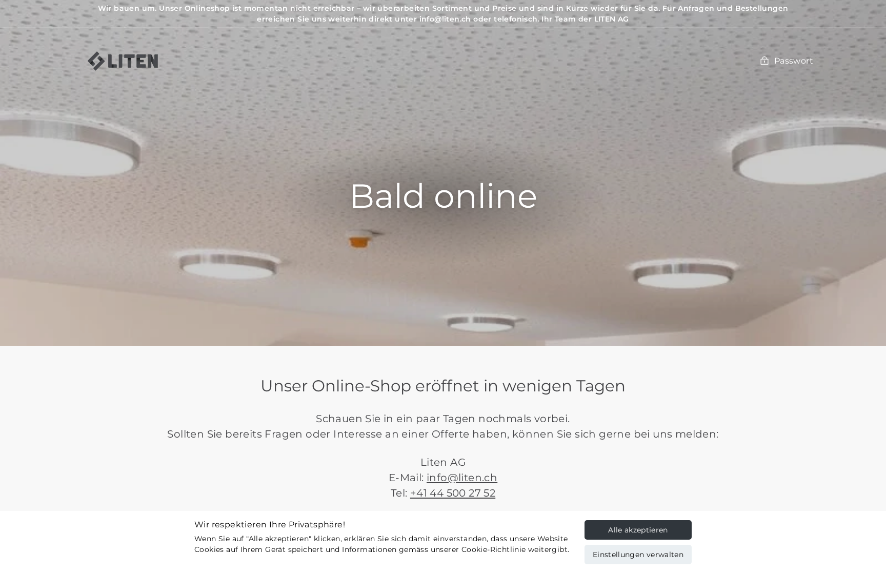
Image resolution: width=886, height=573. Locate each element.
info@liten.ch (462, 477)
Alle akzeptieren (638, 530)
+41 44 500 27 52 (452, 493)
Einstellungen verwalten (638, 554)
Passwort (793, 61)
